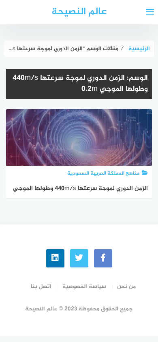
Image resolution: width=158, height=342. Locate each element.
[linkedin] (55, 258)
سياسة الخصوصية (84, 286)
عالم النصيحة (79, 12)
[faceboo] (103, 258)
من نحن (126, 286)
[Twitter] (79, 258)
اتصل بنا (41, 286)
